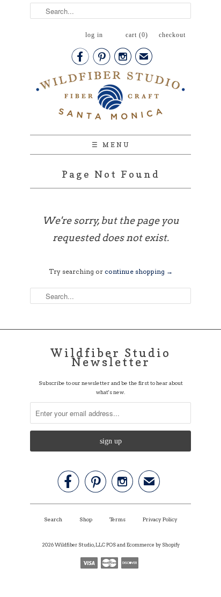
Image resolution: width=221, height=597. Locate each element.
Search (53, 519)
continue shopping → (139, 271)
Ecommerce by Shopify (153, 545)
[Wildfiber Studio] (110, 98)
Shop (85, 519)
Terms (117, 519)
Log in (94, 35)
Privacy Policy (160, 519)
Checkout (172, 35)
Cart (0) (137, 35)
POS (111, 545)
